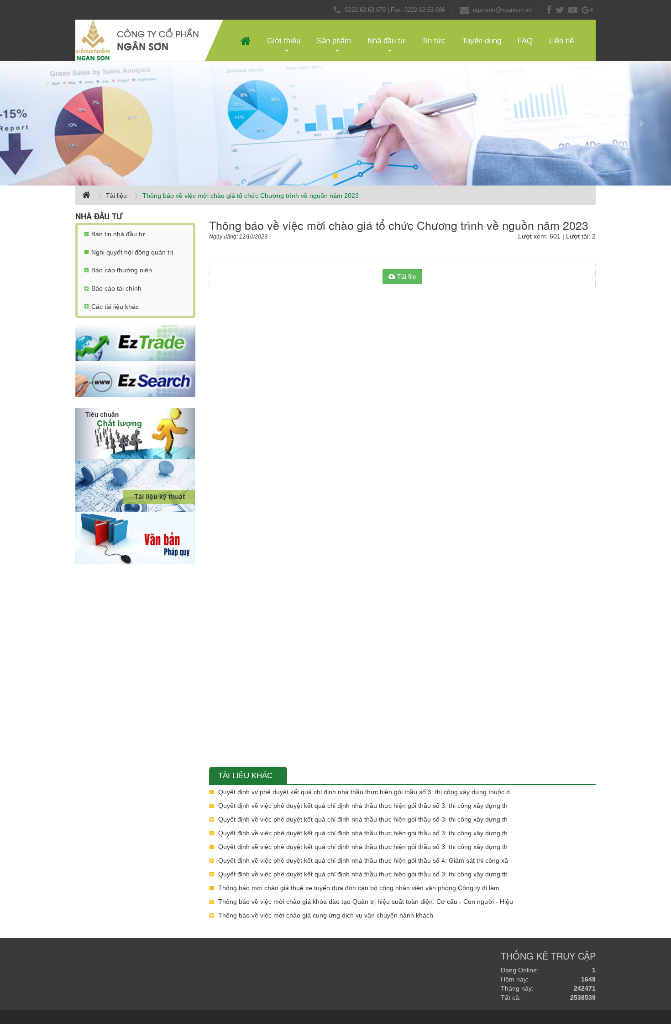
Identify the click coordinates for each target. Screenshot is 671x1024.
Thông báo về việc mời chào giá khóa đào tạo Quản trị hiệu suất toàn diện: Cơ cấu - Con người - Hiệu (365, 901)
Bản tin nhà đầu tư (118, 234)
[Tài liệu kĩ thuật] (135, 485)
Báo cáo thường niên (121, 270)
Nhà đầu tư (386, 41)
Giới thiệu (283, 41)
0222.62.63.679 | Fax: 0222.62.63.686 (395, 9)
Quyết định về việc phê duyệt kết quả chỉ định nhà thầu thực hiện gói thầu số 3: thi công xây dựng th (363, 805)
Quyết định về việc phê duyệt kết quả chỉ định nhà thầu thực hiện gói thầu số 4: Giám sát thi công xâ (363, 860)
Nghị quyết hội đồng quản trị (132, 252)
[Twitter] (561, 9)
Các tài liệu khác (115, 306)
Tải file (405, 276)
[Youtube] (574, 9)
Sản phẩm (334, 41)
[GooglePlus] (589, 9)
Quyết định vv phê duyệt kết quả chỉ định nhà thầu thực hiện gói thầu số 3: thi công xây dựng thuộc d (364, 792)
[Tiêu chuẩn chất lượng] (135, 433)
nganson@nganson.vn (502, 9)
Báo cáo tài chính (116, 288)
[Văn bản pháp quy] (135, 538)
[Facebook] (550, 9)
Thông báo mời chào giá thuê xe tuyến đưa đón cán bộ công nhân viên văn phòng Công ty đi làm (358, 887)
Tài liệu (116, 195)
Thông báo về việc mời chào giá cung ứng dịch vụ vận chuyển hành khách (325, 915)
